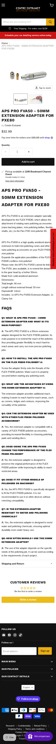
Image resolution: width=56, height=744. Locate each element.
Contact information (24, 732)
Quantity (6, 145)
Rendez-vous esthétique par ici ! (53, 249)
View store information (14, 181)
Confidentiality (24, 726)
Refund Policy (40, 726)
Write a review (28, 599)
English (26, 687)
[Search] (50, 22)
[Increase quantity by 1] (29, 152)
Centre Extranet (13, 125)
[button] (21, 99)
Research (10, 726)
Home (5, 43)
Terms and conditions (35, 729)
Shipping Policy (15, 729)
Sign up (45, 650)
